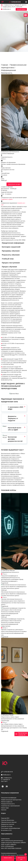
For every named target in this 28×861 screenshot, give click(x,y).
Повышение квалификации (8, 797)
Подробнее (4, 583)
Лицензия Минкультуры (7, 820)
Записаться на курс (21, 858)
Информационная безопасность (10, 572)
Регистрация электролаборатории (10, 828)
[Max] (6, 786)
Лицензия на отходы (6, 826)
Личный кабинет (21, 9)
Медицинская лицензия (7, 824)
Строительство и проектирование (10, 805)
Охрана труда (5, 807)
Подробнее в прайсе (7, 199)
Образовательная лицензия (9, 822)
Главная (4, 65)
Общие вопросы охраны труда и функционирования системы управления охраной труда (12, 718)
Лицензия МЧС (5, 818)
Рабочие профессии (6, 801)
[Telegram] (2, 786)
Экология (3, 809)
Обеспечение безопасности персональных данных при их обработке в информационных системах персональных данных (14, 593)
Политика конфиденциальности (9, 853)
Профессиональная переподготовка (11, 799)
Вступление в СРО (6, 830)
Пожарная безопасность (8, 803)
